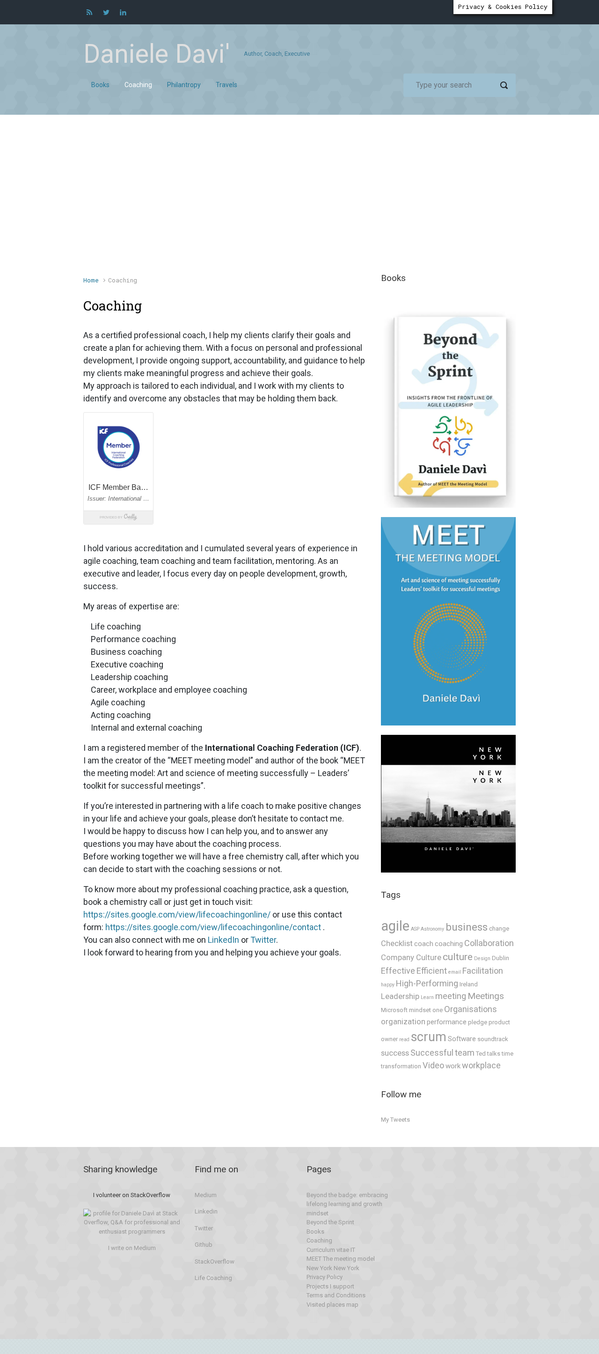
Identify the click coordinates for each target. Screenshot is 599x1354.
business (467, 927)
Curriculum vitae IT (331, 1249)
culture (458, 956)
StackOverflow (214, 1261)
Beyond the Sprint (330, 1222)
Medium (206, 1195)
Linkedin (206, 1211)
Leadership (400, 996)
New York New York (333, 1268)
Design (482, 958)
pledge (477, 1022)
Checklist (397, 943)
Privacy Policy (325, 1276)
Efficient (431, 971)
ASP (415, 929)
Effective (398, 971)
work (453, 1066)
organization (403, 1021)
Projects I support (330, 1286)
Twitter (263, 940)
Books (315, 1231)
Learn (427, 997)
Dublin (500, 958)
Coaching (319, 1240)
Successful (431, 1053)
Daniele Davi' (156, 54)
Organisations (470, 1009)
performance (447, 1022)
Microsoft (394, 1010)
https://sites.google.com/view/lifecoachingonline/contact (213, 927)
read (404, 1039)
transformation (401, 1066)
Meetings (486, 996)
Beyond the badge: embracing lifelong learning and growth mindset (347, 1204)
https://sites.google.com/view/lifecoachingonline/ (176, 914)
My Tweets (395, 1119)
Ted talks (488, 1053)
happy (387, 985)
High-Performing (427, 983)
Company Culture (411, 957)
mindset (420, 1010)
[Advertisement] (299, 200)
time (507, 1053)
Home (91, 280)
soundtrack (492, 1039)
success (395, 1053)
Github (203, 1244)
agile (395, 926)
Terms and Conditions (336, 1295)
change (499, 928)
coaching (449, 944)
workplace (481, 1065)
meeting (450, 996)
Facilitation (482, 971)
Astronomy (432, 929)
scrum (428, 1036)
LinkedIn (223, 940)
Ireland (469, 984)
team (465, 1053)
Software (462, 1039)
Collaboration (489, 943)
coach (423, 944)
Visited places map (332, 1304)
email (454, 972)
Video (433, 1065)
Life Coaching (213, 1277)
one (437, 1010)
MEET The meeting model (341, 1258)
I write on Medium (132, 1247)
